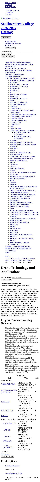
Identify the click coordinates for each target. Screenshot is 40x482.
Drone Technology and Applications (22, 130)
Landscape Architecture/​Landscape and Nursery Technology (23, 187)
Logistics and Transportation (20, 198)
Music (12, 208)
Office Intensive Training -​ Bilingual (22, 218)
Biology (12, 100)
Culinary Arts (14, 124)
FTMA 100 (7, 441)
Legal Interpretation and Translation (22, 194)
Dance (12, 126)
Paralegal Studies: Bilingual (19, 222)
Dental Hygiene (15, 128)
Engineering (14, 148)
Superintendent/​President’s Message (17, 62)
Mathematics (14, 200)
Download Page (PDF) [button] (13, 473)
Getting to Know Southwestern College (19, 64)
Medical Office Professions (19, 204)
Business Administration (18, 102)
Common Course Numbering (15, 68)
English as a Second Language (20, 152)
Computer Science (16, 118)
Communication (15, 108)
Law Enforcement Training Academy (23, 190)
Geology (13, 166)
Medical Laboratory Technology (21, 202)
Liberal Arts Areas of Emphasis (21, 196)
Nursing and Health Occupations (21, 210)
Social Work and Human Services (21, 238)
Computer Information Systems (21, 116)
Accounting (14, 82)
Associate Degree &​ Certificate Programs (19, 78)
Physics (12, 226)
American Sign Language (19, 86)
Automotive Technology (18, 98)
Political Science (15, 228)
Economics (14, 140)
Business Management (18, 104)
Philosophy (14, 224)
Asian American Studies (18, 94)
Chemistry (13, 106)
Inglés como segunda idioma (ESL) (22, 176)
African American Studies (19, 84)
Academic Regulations (13, 76)
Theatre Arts (14, 244)
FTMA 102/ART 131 (8, 446)
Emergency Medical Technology (21, 142)
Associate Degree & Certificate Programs (19, 258)
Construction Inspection (18, 120)
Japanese (13, 182)
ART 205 (6, 436)
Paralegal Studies (16, 220)
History (12, 170)
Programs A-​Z (10, 66)
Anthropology (15, 88)
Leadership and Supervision (19, 192)
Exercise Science (16, 154)
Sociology (13, 236)
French (12, 162)
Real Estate (14, 232)
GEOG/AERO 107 (8, 384)
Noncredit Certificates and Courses (17, 246)
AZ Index (8, 5)
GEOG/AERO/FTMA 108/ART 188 (9, 391)
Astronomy (14, 96)
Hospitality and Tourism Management (23, 172)
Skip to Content (10, 3)
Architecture (14, 90)
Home (7, 256)
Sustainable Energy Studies (19, 242)
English (12, 150)
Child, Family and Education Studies (23, 156)
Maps (7, 252)
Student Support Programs (14, 74)
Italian (12, 180)
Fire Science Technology (18, 160)
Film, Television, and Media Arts (21, 158)
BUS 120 (4, 416)
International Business (17, 178)
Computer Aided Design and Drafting (23, 114)
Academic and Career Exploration (22, 80)
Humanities (14, 174)
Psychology (14, 230)
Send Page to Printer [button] (12, 466)
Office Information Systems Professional (24, 212)
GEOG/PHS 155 (9, 424)
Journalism (13, 184)
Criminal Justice (15, 122)
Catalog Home (10, 7)
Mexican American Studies (19, 206)
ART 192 (6, 430)
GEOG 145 (5, 402)
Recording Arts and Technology (21, 234)
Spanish (12, 240)
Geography (14, 164)
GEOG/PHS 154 (7, 410)
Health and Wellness (17, 168)
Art (11, 92)
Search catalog (6, 52)
